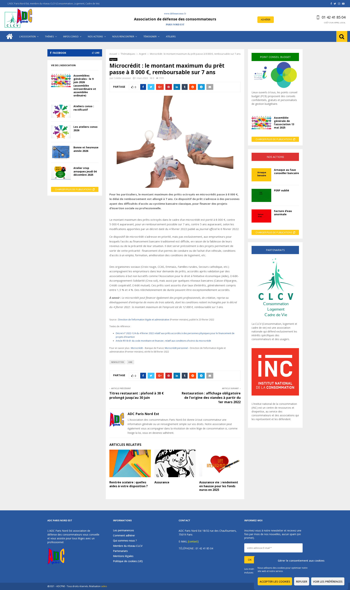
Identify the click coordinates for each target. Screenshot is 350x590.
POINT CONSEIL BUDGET (275, 57)
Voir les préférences (328, 581)
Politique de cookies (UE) (128, 561)
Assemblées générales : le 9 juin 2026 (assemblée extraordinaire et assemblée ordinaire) (84, 85)
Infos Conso (71, 36)
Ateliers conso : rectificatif (83, 107)
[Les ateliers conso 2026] (61, 131)
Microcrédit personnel (176, 348)
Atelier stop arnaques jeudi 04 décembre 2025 (85, 171)
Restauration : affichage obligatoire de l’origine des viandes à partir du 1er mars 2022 (211, 397)
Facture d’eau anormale (283, 212)
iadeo (104, 586)
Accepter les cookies (275, 581)
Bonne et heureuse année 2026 (85, 149)
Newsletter (117, 362)
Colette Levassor (122, 78)
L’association (27, 36)
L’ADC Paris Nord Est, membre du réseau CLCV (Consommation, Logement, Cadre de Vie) (53, 3)
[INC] (275, 394)
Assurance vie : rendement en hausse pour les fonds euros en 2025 (218, 486)
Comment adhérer (124, 535)
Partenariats (120, 551)
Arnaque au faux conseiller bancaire (286, 171)
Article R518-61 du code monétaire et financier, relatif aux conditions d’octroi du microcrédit (163, 340)
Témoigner (150, 36)
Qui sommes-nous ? (125, 540)
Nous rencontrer (123, 36)
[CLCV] (275, 320)
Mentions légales (123, 556)
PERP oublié (281, 190)
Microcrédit (137, 348)
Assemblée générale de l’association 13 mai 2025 (284, 122)
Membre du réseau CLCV (128, 546)
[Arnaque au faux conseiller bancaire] (261, 174)
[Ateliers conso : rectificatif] (61, 111)
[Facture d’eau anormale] (261, 216)
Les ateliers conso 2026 (85, 128)
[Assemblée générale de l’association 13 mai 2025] (261, 122)
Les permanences (123, 530)
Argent (113, 59)
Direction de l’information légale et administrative (143, 319)
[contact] (193, 541)
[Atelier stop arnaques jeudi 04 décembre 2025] (61, 173)
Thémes (49, 36)
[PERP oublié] (261, 195)
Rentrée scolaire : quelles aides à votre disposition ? (128, 484)
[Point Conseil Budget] (275, 88)
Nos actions (95, 36)
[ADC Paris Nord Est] (19, 19)
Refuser (301, 581)
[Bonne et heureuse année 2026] (61, 152)
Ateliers (171, 36)
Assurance (161, 482)
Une (130, 362)
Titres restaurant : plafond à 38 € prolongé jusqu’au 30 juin (136, 395)
